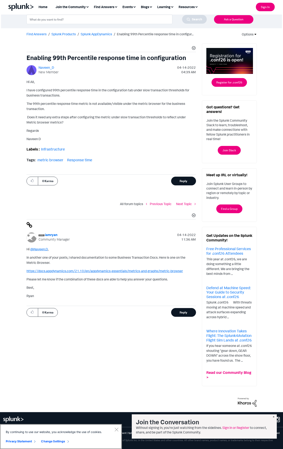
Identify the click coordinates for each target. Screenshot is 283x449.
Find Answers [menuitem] (104, 7)
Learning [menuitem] (164, 7)
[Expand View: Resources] (196, 6)
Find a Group (229, 208)
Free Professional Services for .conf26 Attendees (228, 251)
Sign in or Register (235, 428)
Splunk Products (63, 34)
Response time (79, 160)
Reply (183, 181)
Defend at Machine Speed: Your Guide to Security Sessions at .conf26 (228, 292)
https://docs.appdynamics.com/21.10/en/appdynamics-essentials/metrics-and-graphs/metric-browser (105, 271)
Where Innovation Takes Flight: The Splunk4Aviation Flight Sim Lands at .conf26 (229, 335)
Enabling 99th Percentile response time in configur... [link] (155, 34)
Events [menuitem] (127, 7)
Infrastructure (53, 149)
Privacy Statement (19, 441)
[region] (61, 436)
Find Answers (37, 34)
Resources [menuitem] (187, 7)
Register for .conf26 (229, 82)
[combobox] (117, 19)
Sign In (265, 7)
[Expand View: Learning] (172, 6)
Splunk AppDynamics (96, 34)
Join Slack (229, 150)
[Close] (116, 429)
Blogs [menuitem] (145, 7)
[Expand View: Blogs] (151, 6)
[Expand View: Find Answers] (116, 6)
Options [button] (246, 34)
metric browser (50, 160)
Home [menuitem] (43, 7)
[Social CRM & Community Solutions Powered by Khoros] (247, 402)
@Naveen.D (39, 249)
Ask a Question (233, 19)
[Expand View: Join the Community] (87, 6)
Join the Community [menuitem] (71, 7)
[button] (193, 48)
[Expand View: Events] (134, 6)
